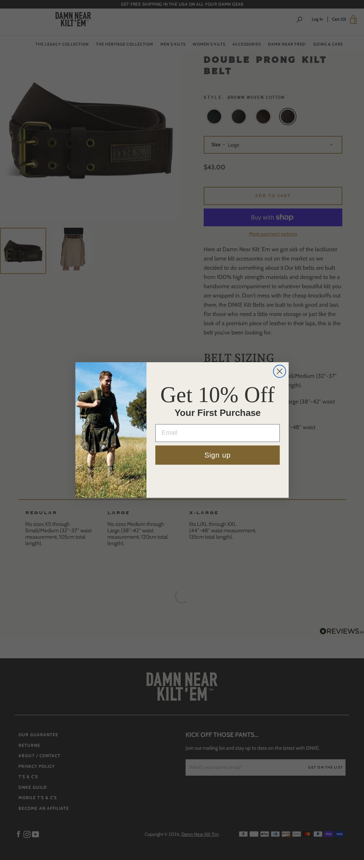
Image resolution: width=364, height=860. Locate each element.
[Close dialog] (279, 371)
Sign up (217, 455)
